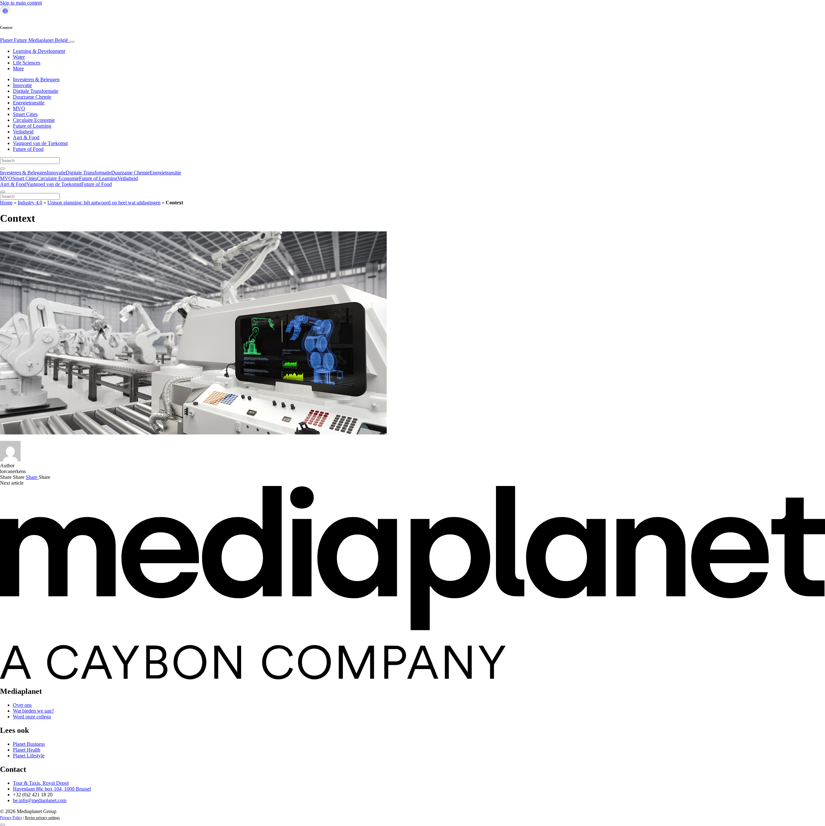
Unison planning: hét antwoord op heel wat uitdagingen (103, 202)
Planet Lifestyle (28, 755)
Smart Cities (25, 114)
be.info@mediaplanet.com (39, 800)
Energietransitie (28, 102)
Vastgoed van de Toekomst (40, 143)
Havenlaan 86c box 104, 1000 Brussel (52, 789)
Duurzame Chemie (32, 97)
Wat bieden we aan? (33, 711)
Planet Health (26, 750)
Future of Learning (32, 126)
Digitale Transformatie (35, 91)
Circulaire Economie (34, 120)
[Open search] (2, 169)
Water (19, 57)
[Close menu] (2, 192)
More (18, 68)
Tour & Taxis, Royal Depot (41, 783)
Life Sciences (26, 62)
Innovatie (22, 85)
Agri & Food (26, 137)
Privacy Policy (11, 817)
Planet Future (34, 40)
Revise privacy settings (42, 817)
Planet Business (29, 744)
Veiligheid (23, 131)
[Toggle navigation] (71, 42)
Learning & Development (39, 51)
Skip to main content (21, 2)
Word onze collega (32, 716)
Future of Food (28, 149)
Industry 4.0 (30, 202)
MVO (19, 108)
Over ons (22, 705)
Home (6, 202)
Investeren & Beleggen (36, 79)
